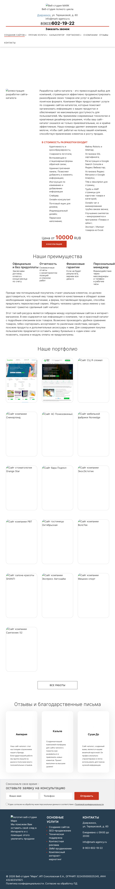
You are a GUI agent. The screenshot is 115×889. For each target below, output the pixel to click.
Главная (13, 71)
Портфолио (73, 35)
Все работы (57, 685)
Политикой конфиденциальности (89, 804)
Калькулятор (57, 35)
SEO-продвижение (60, 830)
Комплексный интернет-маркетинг (57, 856)
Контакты (9, 43)
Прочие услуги (37, 35)
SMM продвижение (60, 848)
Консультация (54, 244)
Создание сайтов (14, 35)
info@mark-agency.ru (58, 18)
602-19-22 (57, 23)
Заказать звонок (57, 29)
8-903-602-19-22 (93, 847)
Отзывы (103, 35)
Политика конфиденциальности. (25, 883)
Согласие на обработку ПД (61, 883)
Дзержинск (44, 15)
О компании (90, 35)
